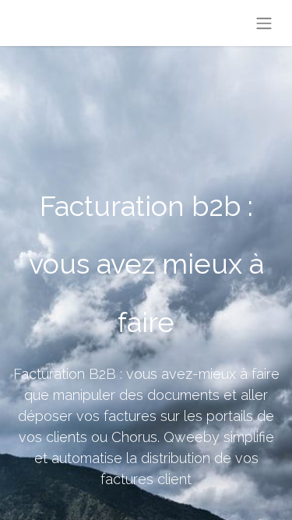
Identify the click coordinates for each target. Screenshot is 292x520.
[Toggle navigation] (264, 23)
